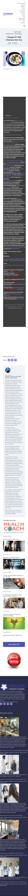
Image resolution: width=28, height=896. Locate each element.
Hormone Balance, (14, 806)
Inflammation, (17, 741)
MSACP (18, 259)
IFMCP (15, 260)
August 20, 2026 (3, 781)
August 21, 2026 (3, 752)
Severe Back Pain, (22, 744)
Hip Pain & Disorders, (9, 741)
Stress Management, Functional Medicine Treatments (14, 175)
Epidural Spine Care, (8, 740)
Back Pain (6, 167)
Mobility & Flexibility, (5, 807)
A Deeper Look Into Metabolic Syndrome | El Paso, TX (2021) (13, 576)
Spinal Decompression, (12, 745)
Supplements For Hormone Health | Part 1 (12, 635)
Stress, (7, 747)
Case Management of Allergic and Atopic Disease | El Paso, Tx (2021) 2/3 (12, 595)
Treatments (11, 747)
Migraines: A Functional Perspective (11, 557)
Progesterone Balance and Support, (18, 809)
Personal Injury (11, 164)
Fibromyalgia (17, 172)
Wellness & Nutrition (14, 162)
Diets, (19, 839)
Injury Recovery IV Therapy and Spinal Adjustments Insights (14, 750)
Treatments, (9, 812)
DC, (14, 259)
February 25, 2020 (7, 536)
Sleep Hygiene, (3, 745)
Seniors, (2, 810)
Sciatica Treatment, (13, 744)
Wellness (14, 812)
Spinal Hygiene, (21, 745)
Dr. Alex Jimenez (8, 259)
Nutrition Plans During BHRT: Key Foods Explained (11, 853)
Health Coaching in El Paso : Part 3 (11, 539)
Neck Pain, (15, 742)
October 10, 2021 (7, 591)
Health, (14, 774)
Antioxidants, (8, 839)
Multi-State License (18, 287)
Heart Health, (7, 806)
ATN (23, 260)
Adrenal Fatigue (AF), (5, 737)
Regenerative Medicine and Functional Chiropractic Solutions (12, 615)
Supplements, (3, 848)
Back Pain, (17, 737)
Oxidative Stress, (18, 807)
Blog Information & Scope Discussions (12, 135)
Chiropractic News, (4, 738)
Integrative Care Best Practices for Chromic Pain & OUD (13, 779)
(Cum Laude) (20, 299)
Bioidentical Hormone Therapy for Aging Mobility (11, 815)
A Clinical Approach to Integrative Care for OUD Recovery (13, 882)
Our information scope (10, 180)
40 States (20, 289)
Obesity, (12, 807)
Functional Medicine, (18, 740)
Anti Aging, (12, 737)
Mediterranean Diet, (4, 844)
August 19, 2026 (3, 855)
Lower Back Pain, (9, 742)
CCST (11, 260)
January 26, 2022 (7, 632)
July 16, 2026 (6, 611)
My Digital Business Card (14, 308)
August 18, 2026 (3, 884)
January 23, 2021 (7, 554)
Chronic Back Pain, (13, 738)
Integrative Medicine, (7, 776)
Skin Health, (7, 810)
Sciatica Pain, (6, 744)
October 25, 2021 (7, 572)
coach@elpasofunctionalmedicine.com (9, 701)
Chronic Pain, (9, 774)
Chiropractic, (23, 737)
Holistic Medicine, (20, 774)
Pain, (13, 776)
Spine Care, (3, 747)
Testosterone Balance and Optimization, (16, 848)
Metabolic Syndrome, (14, 844)
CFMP (20, 260)
